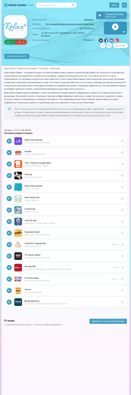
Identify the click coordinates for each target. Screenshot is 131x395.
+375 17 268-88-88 (22, 130)
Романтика (88, 24)
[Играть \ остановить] (9, 141)
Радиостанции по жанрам (27, 68)
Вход (114, 5)
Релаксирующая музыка (70, 24)
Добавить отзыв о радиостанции (108, 321)
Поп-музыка (52, 24)
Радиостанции (9, 68)
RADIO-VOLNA (21, 5)
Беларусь (89, 19)
